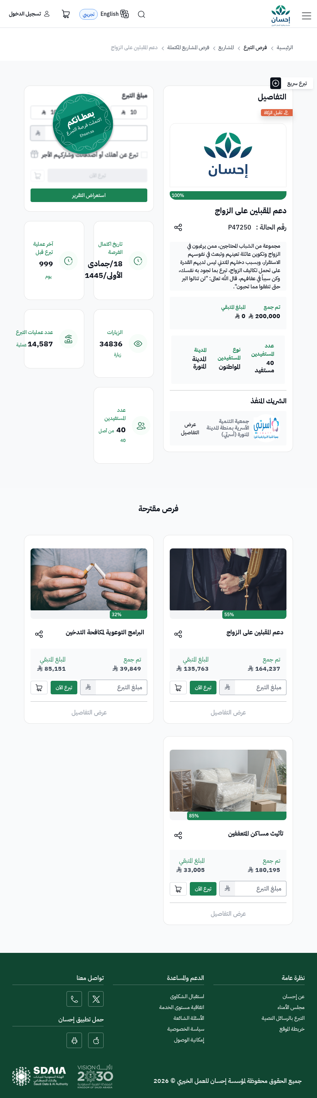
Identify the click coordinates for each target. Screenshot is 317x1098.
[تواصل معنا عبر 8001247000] (74, 999)
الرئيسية (285, 47)
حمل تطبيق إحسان (81, 1019)
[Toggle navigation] (306, 16)
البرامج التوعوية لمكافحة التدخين (105, 632)
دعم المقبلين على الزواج (255, 632)
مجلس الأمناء (291, 1007)
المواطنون (229, 367)
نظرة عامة (293, 978)
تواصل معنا (90, 978)
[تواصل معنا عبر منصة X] (96, 999)
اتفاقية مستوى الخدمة (181, 1007)
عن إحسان (294, 996)
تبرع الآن (203, 687)
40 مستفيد (264, 367)
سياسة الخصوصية (185, 1029)
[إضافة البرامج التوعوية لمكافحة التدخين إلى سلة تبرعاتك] (39, 687)
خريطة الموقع (292, 1029)
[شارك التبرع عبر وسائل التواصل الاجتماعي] (178, 633)
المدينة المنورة (199, 363)
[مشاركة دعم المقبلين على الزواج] (178, 227)
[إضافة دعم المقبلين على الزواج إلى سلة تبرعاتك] (178, 687)
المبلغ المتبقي (196, 659)
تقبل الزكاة (273, 112)
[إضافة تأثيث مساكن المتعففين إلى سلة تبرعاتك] (178, 889)
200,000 (264, 316)
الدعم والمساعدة (185, 978)
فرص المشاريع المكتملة (188, 47)
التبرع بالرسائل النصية (283, 1018)
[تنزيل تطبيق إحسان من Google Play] (74, 1040)
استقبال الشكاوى (187, 996)
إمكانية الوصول (189, 1040)
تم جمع (271, 659)
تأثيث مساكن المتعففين (255, 833)
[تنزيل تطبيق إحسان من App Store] (96, 1040)
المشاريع (226, 47)
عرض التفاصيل (190, 428)
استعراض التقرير (89, 195)
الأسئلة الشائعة (189, 1018)
